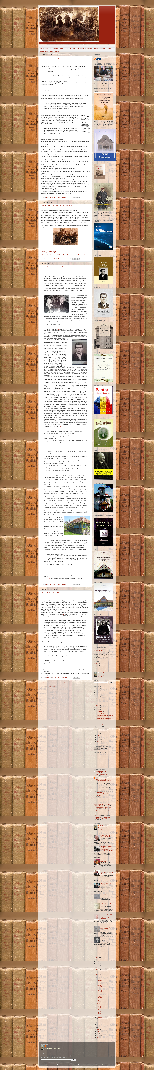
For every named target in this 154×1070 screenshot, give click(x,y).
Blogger (102, 1064)
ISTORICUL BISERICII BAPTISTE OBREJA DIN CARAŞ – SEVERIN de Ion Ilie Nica (106, 916)
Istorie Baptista (100, 778)
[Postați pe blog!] (75, 197)
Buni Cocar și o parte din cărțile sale (103, 810)
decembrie (100, 711)
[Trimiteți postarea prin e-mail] (70, 197)
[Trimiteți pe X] (76, 197)
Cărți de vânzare (54, 51)
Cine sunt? (55, 46)
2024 (97, 692)
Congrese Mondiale (99, 48)
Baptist (95, 663)
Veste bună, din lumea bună (104, 724)
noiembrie (99, 726)
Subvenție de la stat (89, 46)
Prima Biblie (103, 894)
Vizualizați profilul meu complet (52, 1048)
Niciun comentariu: (63, 197)
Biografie (96, 665)
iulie (98, 733)
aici (64, 614)
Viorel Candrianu (98, 667)
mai (98, 737)
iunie (98, 735)
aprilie (98, 739)
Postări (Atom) (51, 686)
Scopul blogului (64, 46)
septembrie (100, 731)
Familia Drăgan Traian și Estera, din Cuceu (54, 267)
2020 (97, 701)
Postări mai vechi (84, 683)
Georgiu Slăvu (44, 51)
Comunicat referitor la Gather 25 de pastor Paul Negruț (106, 872)
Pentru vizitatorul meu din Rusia (51, 592)
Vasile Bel (102, 672)
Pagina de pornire (45, 46)
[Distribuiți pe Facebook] (78, 197)
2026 (97, 688)
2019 (97, 703)
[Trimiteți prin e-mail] (73, 197)
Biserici (109, 48)
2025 (97, 690)
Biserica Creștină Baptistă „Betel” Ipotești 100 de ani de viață (102, 818)
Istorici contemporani (45, 48)
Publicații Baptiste (101, 792)
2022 (97, 696)
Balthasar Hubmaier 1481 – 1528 (105, 46)
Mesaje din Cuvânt (70, 48)
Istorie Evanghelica (101, 771)
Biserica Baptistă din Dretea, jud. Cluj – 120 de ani (57, 205)
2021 (97, 698)
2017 (97, 707)
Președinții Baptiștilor (76, 46)
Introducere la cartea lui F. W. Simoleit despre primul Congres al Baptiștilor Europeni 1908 (103, 781)
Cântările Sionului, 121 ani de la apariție (106, 927)
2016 (97, 709)
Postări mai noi (46, 683)
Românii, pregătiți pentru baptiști (51, 58)
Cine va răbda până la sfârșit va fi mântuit (106, 836)
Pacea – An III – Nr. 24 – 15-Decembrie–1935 (102, 794)
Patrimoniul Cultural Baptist (85, 48)
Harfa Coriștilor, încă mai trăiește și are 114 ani (106, 904)
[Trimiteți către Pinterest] (79, 197)
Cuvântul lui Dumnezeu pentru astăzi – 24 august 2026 (102, 773)
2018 (97, 705)
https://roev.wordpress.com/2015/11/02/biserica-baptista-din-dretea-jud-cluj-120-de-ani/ (63, 254)
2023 (97, 694)
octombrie (99, 729)
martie (98, 741)
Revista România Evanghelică (48, 251)
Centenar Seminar (58, 48)
